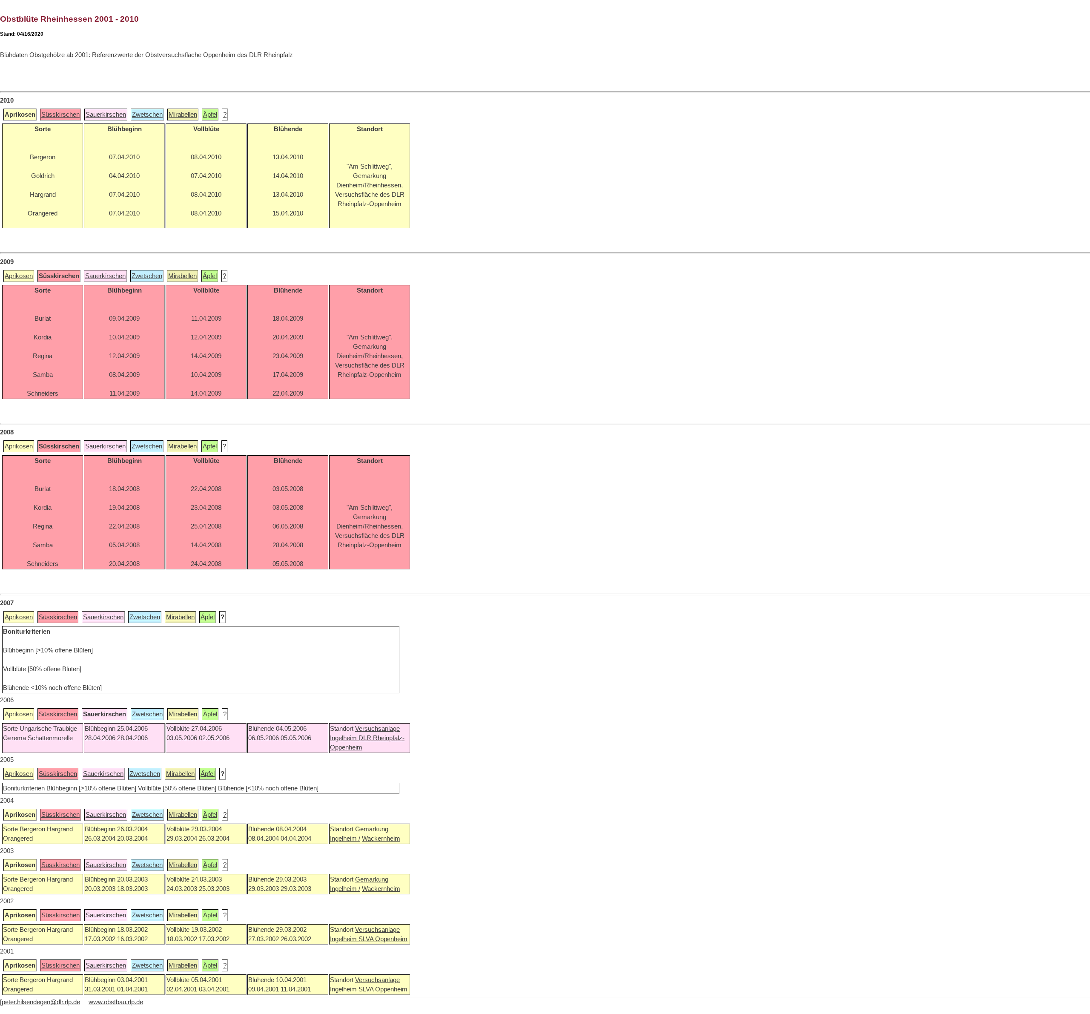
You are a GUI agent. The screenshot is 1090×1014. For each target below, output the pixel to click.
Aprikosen (19, 276)
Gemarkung (371, 829)
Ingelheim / (345, 838)
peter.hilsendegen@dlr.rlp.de (41, 1002)
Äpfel (210, 114)
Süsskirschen (60, 114)
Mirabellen (183, 114)
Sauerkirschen (106, 114)
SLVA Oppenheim (383, 939)
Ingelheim (344, 738)
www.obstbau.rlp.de (116, 1002)
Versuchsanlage (377, 728)
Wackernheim (381, 838)
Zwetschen (147, 114)
